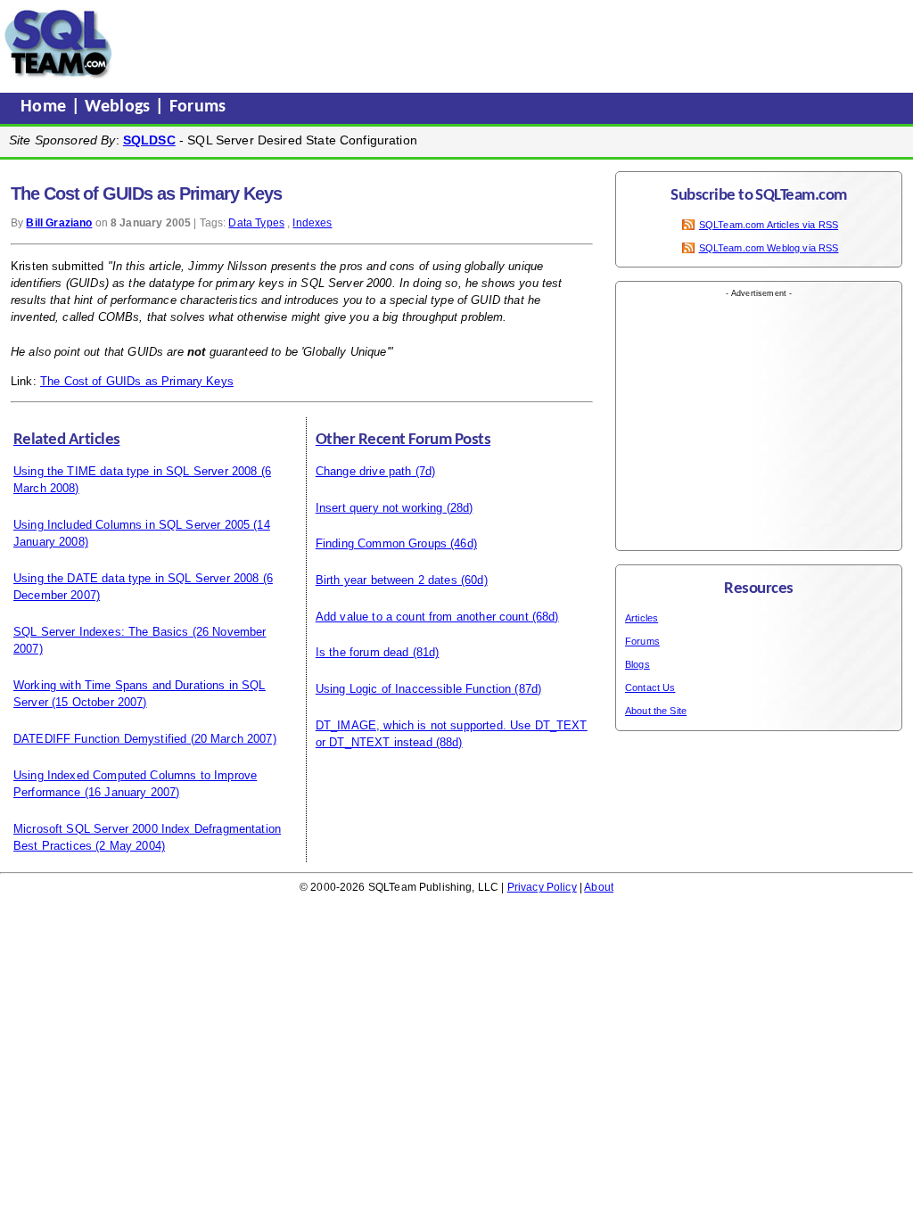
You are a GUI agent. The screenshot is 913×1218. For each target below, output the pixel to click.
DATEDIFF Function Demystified (99, 738)
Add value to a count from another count (422, 616)
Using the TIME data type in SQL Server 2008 (135, 471)
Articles (641, 618)
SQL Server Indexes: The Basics (101, 631)
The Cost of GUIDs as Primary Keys (137, 381)
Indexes (312, 223)
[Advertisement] (457, 44)
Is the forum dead (362, 652)
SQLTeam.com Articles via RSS (768, 224)
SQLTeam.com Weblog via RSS (769, 248)
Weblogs (120, 107)
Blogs (637, 664)
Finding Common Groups (381, 543)
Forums (197, 107)
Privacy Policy (542, 887)
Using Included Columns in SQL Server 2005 (131, 524)
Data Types (256, 223)
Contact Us (650, 687)
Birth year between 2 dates (386, 580)
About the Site (656, 710)
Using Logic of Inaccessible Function (413, 688)
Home (46, 107)
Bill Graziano (59, 223)
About (598, 887)
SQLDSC (149, 140)
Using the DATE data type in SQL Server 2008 (136, 578)
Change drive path (364, 471)
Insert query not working (379, 507)
